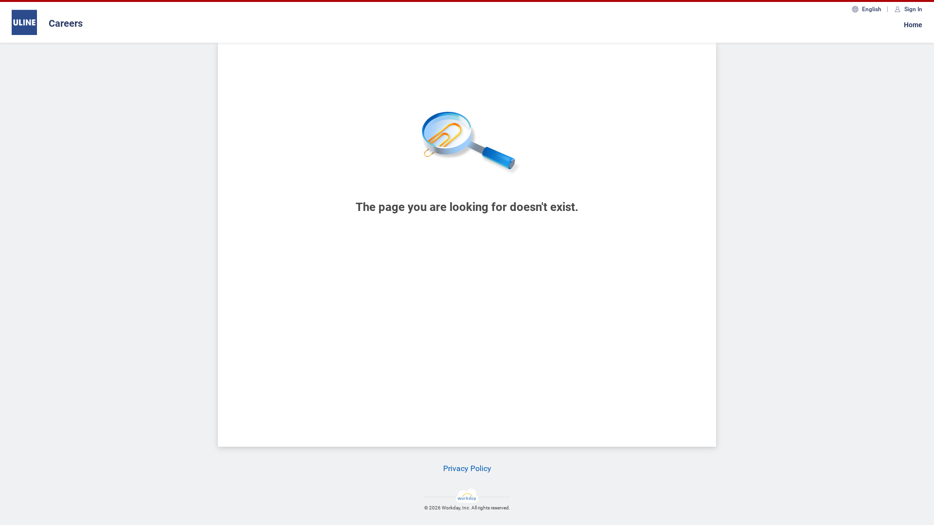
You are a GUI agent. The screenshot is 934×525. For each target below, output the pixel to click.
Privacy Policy (467, 468)
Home (913, 25)
